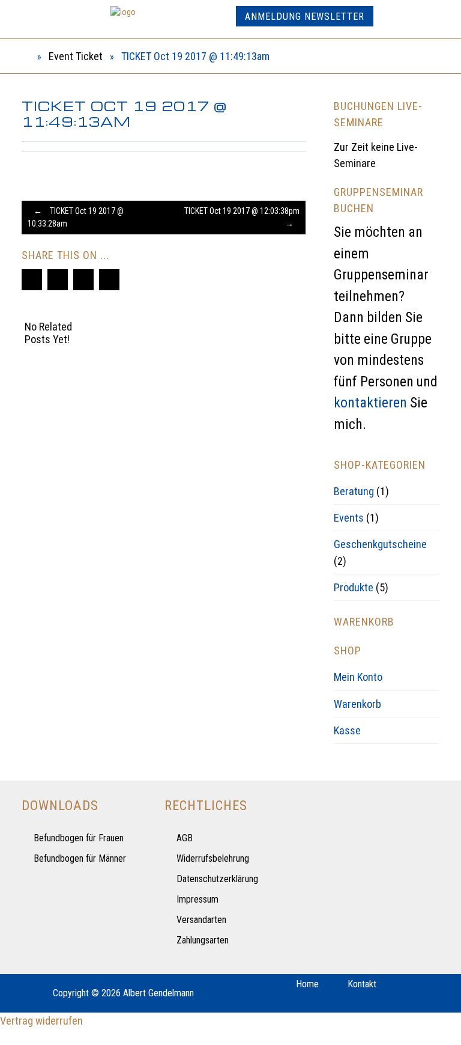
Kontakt (362, 984)
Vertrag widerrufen (41, 1020)
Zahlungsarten (202, 940)
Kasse (347, 730)
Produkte (353, 587)
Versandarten (201, 919)
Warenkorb (357, 704)
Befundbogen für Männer (80, 858)
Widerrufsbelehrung (212, 858)
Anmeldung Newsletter (304, 16)
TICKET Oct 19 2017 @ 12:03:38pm (242, 217)
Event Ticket (76, 56)
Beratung (354, 491)
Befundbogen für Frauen (79, 838)
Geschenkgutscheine (380, 544)
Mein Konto (358, 677)
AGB (184, 838)
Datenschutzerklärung (217, 879)
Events (349, 517)
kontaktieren (370, 402)
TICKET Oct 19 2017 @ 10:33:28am (76, 217)
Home (307, 984)
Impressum (197, 899)
